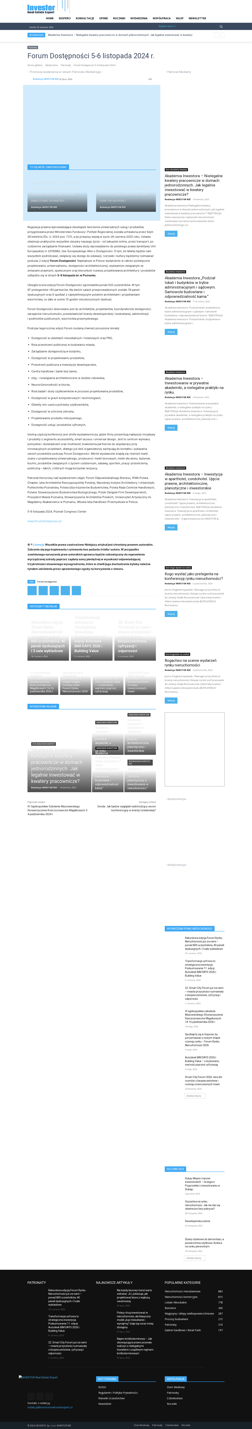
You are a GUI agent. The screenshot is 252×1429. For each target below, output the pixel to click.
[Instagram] (186, 26)
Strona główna (34, 65)
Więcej (171, 233)
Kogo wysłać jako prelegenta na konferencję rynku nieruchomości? (194, 576)
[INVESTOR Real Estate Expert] (57, 1383)
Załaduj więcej (193, 1095)
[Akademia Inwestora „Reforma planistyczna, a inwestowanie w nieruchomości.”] (140, 774)
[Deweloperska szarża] (174, 1225)
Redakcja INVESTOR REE (46, 78)
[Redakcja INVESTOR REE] (29, 79)
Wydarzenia (51, 65)
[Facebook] (180, 26)
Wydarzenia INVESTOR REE (139, 762)
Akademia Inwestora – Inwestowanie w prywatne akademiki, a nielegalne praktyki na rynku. (194, 385)
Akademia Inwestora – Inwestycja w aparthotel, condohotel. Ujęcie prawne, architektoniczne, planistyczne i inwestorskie (193, 481)
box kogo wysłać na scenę (178, 567)
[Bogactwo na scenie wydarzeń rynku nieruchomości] (195, 641)
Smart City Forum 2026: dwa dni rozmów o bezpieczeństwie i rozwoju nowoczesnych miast (203, 1081)
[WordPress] (65, 590)
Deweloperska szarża (197, 1221)
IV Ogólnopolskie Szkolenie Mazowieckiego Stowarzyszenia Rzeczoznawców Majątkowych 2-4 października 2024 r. (57, 810)
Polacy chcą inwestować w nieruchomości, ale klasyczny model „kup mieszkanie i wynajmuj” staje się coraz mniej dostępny (135, 1320)
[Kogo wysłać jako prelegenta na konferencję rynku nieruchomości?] (195, 554)
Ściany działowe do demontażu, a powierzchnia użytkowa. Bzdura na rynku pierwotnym (204, 1243)
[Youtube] (204, 26)
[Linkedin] (192, 26)
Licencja (38, 544)
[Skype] (198, 26)
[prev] (216, 35)
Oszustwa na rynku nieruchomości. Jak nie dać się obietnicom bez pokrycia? (202, 1205)
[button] (221, 26)
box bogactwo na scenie (177, 654)
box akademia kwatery (43, 744)
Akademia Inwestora (106, 723)
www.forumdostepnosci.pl (44, 521)
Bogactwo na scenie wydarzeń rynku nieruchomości (191, 662)
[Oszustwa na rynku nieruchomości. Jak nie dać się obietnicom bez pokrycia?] (174, 1206)
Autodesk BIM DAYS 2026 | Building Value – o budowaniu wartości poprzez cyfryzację (202, 1061)
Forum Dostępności (47, 581)
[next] (222, 35)
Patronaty (33, 47)
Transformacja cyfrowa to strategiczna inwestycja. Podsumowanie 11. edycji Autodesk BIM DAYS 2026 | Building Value (200, 968)
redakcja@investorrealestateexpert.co (50, 1407)
